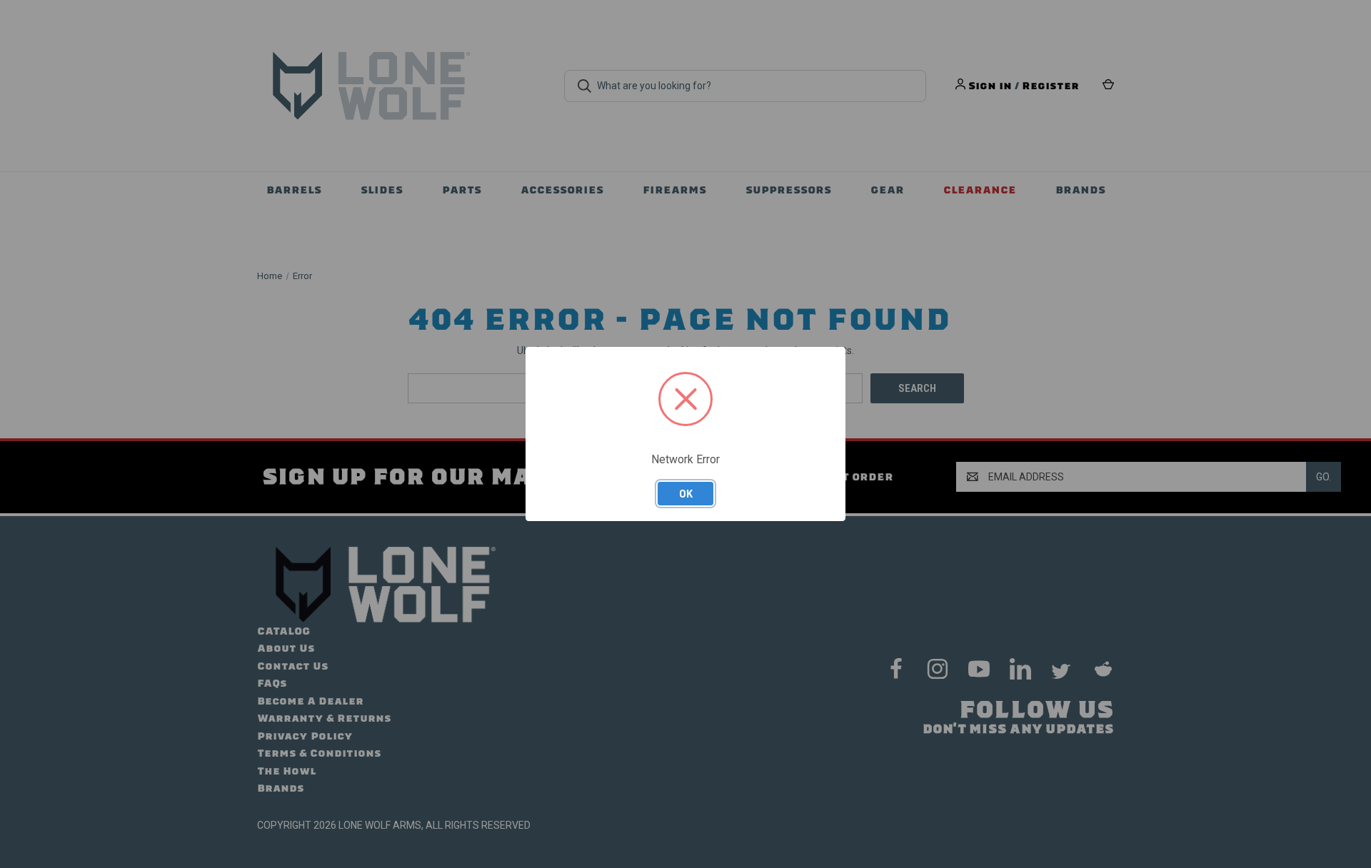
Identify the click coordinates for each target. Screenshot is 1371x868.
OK (686, 493)
